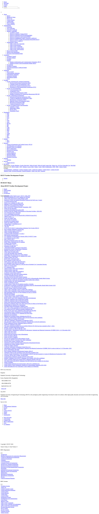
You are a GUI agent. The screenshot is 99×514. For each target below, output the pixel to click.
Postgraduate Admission (13, 74)
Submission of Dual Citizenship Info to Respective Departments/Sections (22, 342)
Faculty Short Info (24, 165)
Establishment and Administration (9, 498)
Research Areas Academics (14, 147)
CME (8, 127)
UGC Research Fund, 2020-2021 (12, 212)
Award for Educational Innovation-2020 (14, 210)
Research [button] (6, 143)
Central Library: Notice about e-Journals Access (16, 296)
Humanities (3, 468)
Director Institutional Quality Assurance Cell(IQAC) (23, 38)
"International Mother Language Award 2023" (15, 247)
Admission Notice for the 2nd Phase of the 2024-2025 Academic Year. (21, 352)
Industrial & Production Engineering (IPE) (20, 97)
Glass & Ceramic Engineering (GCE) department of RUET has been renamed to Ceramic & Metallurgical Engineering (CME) (35, 354)
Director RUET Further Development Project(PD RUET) (24, 39)
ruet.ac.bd (3, 388)
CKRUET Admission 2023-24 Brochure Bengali (16, 300)
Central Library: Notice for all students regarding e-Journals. (19, 284)
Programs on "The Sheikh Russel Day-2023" (15, 286)
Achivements (7, 418)
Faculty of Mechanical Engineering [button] (15, 95)
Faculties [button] (6, 80)
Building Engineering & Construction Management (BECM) (25, 94)
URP (8, 120)
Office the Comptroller (16, 46)
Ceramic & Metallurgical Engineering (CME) (21, 98)
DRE (57, 167)
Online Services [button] (11, 162)
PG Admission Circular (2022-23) (12, 260)
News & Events (7, 417)
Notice (5, 413)
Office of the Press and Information (9, 505)
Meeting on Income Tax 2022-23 (12, 250)
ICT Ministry (7, 424)
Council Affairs (4, 496)
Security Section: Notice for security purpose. (15, 288)
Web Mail (6, 3)
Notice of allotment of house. (11, 282)
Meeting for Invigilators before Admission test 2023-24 (17, 316)
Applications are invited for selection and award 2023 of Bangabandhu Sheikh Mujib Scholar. (27, 278)
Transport (42, 171)
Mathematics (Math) (15, 108)
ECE (8, 118)
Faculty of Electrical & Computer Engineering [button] (18, 81)
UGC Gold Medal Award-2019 (12, 214)
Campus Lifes (7, 420)
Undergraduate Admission (13, 73)
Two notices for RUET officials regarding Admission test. (18, 309)
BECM (8, 123)
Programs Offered (11, 57)
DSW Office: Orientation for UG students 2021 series (17, 256)
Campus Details (11, 20)
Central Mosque (5, 493)
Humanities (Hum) (14, 111)
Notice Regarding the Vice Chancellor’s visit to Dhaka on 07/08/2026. (21, 366)
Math (8, 134)
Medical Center (4, 501)
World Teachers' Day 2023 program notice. (14, 281)
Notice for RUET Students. (11, 337)
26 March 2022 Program (10, 243)
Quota (8, 78)
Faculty (5, 407)
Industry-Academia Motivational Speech (14, 327)
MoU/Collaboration (11, 148)
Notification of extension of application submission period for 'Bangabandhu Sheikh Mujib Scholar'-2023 (30, 285)
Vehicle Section (5, 512)
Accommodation (8, 169)
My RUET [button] (6, 164)
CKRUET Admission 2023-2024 (12, 324)
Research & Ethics (11, 155)
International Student (12, 77)
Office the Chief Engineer (17, 49)
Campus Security (54, 169)
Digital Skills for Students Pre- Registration (14, 305)
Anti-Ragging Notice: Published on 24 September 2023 (17, 312)
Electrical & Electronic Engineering (9, 465)
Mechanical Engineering (7, 474)
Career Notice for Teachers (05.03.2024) (14, 319)
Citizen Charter (63, 167)
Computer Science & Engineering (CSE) (20, 84)
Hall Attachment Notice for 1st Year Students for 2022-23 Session (20, 292)
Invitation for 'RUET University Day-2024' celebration (17, 340)
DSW (53, 167)
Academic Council (14, 32)
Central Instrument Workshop (8, 490)
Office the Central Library (17, 48)
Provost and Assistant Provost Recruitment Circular (16, 338)
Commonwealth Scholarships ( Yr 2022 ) (14, 233)
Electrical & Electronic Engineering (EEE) (20, 83)
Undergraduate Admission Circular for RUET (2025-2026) (18, 356)
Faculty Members (15, 165)
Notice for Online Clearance (11, 345)
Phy (8, 136)
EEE (8, 113)
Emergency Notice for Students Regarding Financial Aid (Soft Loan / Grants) (23, 200)
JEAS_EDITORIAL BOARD (11, 349)
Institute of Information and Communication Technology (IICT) (25, 62)
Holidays (9, 69)
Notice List (54, 165)
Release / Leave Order (28, 167)
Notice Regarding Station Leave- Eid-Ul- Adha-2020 (17, 196)
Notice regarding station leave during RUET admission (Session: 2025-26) (22, 359)
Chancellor (9, 27)
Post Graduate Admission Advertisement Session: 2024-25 (18, 351)
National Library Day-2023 (11, 257)
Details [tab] (5, 189)
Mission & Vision (11, 17)
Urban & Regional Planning (8, 478)
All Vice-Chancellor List (64, 165)
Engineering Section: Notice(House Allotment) (15, 249)
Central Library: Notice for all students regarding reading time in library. (21, 279)
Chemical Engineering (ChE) (17, 104)
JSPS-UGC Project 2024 (10, 265)
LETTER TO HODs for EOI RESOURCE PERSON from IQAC (20, 215)
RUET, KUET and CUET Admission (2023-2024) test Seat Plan (20, 310)
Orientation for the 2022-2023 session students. (15, 274)
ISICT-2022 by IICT (9, 239)
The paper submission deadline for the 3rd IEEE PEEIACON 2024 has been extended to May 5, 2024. (29, 326)
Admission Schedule (12, 76)
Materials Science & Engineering (9, 471)
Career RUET (11, 24)
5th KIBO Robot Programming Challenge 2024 (16, 306)
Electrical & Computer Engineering (9, 464)
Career (40, 167)
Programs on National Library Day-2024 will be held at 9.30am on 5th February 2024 (25, 303)
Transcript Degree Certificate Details (17, 67)
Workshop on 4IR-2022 (10, 246)
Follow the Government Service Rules (13, 205)
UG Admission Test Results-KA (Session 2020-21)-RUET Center (20, 236)
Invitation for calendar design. (11, 221)
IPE (8, 126)
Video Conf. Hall (35, 171)
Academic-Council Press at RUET (12, 272)
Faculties (9, 59)
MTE (8, 129)
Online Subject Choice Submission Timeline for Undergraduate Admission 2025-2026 (25, 365)
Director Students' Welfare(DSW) (19, 34)
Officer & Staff (33, 165)
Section (5, 178)
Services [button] (6, 161)
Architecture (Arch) (14, 91)
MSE (8, 130)
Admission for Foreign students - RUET (14, 344)
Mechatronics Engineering (7, 475)
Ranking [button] (6, 158)
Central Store (4, 494)
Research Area (10, 151)
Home (5, 2)
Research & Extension (12, 150)
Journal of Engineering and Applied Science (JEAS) (19, 144)
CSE (8, 115)
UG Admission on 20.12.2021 (11, 238)
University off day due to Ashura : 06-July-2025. (16, 355)
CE (7, 119)
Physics (3, 477)
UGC (5, 423)
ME (8, 125)
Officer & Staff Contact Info (44, 165)
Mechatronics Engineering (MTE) (18, 99)
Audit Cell (3, 487)
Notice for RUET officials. (10, 335)
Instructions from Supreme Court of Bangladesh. (16, 334)
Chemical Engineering (6, 458)
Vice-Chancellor (11, 28)
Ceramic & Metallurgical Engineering (10, 457)
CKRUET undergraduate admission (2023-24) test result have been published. (23, 317)
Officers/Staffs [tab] (7, 190)
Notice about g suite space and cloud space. (15, 261)
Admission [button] (6, 70)
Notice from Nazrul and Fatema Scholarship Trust (16, 302)
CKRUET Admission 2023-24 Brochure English (16, 299)
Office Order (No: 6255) (10, 331)
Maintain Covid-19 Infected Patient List (14, 204)
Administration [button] (7, 25)
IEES (8, 141)
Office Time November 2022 (11, 251)
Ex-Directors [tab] (7, 193)
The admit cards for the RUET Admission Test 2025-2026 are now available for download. (26, 361)
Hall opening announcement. (11, 235)
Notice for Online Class (10, 218)
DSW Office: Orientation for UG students (14, 242)
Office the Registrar (15, 45)
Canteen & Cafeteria (37, 169)
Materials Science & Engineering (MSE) (20, 101)
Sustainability (7, 414)
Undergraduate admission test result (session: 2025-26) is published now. (22, 363)
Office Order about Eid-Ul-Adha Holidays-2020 (16, 198)
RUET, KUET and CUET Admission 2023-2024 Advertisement (20, 298)
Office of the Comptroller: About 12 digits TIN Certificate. (18, 289)
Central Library (46, 169)
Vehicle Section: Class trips (11, 270)
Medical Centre (8, 171)
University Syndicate (12, 29)
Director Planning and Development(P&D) (21, 35)
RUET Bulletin (10, 22)
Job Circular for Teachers (10, 219)
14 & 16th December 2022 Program (13, 253)
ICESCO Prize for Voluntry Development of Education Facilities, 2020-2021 (23, 211)
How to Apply (10, 71)
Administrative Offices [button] (12, 42)
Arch (8, 122)
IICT (8, 140)
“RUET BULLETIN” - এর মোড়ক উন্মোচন (14, 295)
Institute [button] (9, 60)
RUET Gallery (15, 167)
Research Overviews (12, 157)
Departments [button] (10, 64)
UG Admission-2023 (9, 267)
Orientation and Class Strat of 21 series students (16, 254)
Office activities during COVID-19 (12, 231)
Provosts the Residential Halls (15, 53)
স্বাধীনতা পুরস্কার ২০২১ (9, 217)
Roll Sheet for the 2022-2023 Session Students (15, 277)
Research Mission (11, 154)
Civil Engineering (5, 461)
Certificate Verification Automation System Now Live (17, 347)
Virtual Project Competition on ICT (13, 224)
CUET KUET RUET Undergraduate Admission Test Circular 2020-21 (21, 228)
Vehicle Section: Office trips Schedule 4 (14, 271)
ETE (8, 116)
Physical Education (17, 171)
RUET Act (9, 18)
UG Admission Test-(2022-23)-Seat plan (14, 263)
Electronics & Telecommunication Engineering (12, 467)
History (8, 15)
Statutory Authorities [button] (12, 31)
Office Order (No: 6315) (10, 333)
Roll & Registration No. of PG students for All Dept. (17, 197)
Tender (36, 167)
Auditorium (15, 169)
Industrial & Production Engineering (10, 470)
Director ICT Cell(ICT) (16, 41)
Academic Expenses (12, 66)
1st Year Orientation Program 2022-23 (13, 275)
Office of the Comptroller (7, 503)
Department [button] (6, 112)
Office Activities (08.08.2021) (11, 232)
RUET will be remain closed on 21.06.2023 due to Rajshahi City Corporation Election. (25, 264)
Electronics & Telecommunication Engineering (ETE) (23, 87)
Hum (8, 137)
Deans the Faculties (12, 50)
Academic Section (5, 486)
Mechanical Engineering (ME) (17, 102)
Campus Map (10, 21)
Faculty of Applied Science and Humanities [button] (17, 105)
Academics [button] (6, 55)
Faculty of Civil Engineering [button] (14, 88)
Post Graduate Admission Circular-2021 (14, 229)
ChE (8, 132)
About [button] (5, 14)
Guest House (4, 500)
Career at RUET (8, 410)
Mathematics (4, 472)
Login (5, 6)
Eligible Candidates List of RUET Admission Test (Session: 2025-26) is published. (24, 358)
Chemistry (3, 460)
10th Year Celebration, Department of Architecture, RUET (18, 320)
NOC (20, 167)
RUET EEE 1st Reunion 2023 (11, 258)
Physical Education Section (7, 507)
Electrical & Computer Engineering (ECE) (20, 85)
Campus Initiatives (11, 153)
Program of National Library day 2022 (13, 240)
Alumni (5, 4)
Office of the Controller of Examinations (11, 504)
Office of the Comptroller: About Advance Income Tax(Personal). (20, 291)
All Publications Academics (14, 146)
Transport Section (5, 511)
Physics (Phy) (13, 109)
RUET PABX (4, 508)
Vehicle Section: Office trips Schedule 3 (14, 268)
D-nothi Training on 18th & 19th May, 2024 (15, 328)
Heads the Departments (13, 52)
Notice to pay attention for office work (13, 203)
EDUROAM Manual (9, 293)
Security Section (5, 510)
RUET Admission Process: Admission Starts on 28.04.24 (18, 323)
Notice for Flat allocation (10, 208)
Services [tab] (6, 191)
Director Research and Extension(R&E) (20, 36)
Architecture (4, 454)
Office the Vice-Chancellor (17, 43)
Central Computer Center (25, 169)
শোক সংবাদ (6, 226)
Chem (8, 133)
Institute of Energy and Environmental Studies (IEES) (23, 63)
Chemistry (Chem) (14, 106)
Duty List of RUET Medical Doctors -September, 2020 (17, 207)
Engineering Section (6, 497)
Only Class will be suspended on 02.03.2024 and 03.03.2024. (19, 307)
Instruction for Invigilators (10, 314)
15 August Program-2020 (10, 201)
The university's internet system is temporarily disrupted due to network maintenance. (25, 321)
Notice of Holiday (8, 362)
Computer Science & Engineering (9, 463)
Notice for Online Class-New (11, 222)
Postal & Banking (26, 171)
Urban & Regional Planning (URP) (18, 92)
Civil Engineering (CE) (15, 90)
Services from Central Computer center (13, 341)
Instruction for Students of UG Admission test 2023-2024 (18, 313)
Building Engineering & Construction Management (13, 456)
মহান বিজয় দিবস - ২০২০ (9, 225)
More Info (3, 398)
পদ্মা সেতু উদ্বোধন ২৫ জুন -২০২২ (11, 244)
